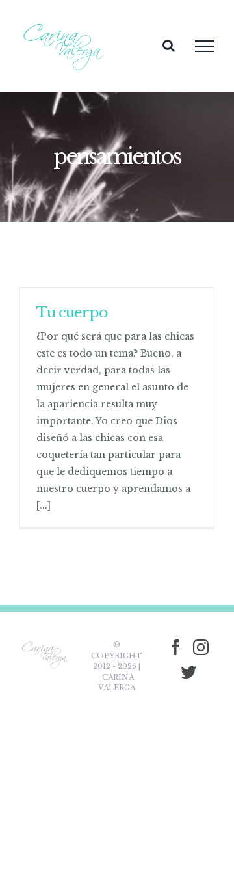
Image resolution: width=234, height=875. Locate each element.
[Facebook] (175, 647)
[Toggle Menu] (205, 46)
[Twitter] (188, 672)
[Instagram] (201, 647)
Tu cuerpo (72, 312)
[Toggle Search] (168, 45)
